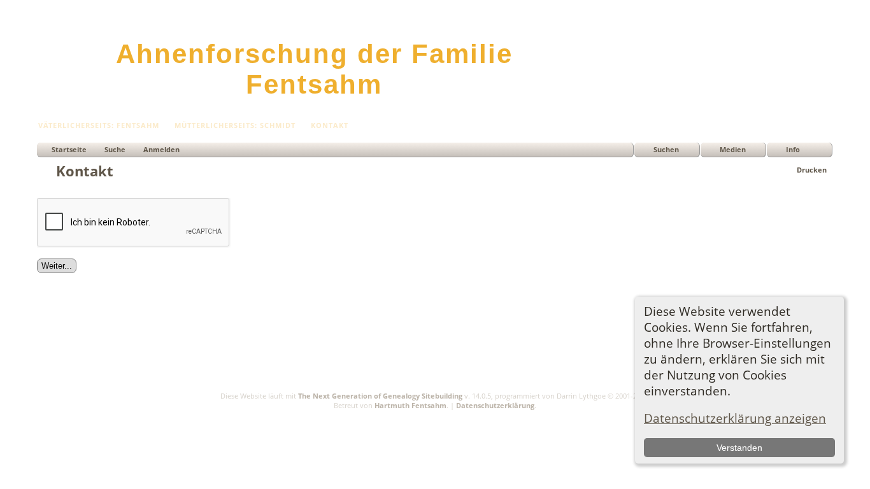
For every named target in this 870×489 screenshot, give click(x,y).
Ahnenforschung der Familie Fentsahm (314, 69)
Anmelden (161, 149)
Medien (733, 149)
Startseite (69, 149)
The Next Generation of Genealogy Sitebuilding (380, 395)
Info (793, 149)
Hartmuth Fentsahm (410, 405)
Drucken (812, 169)
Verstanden (739, 448)
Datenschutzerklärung (495, 405)
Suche (114, 149)
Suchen (666, 149)
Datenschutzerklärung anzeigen (735, 418)
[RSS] (44, 412)
